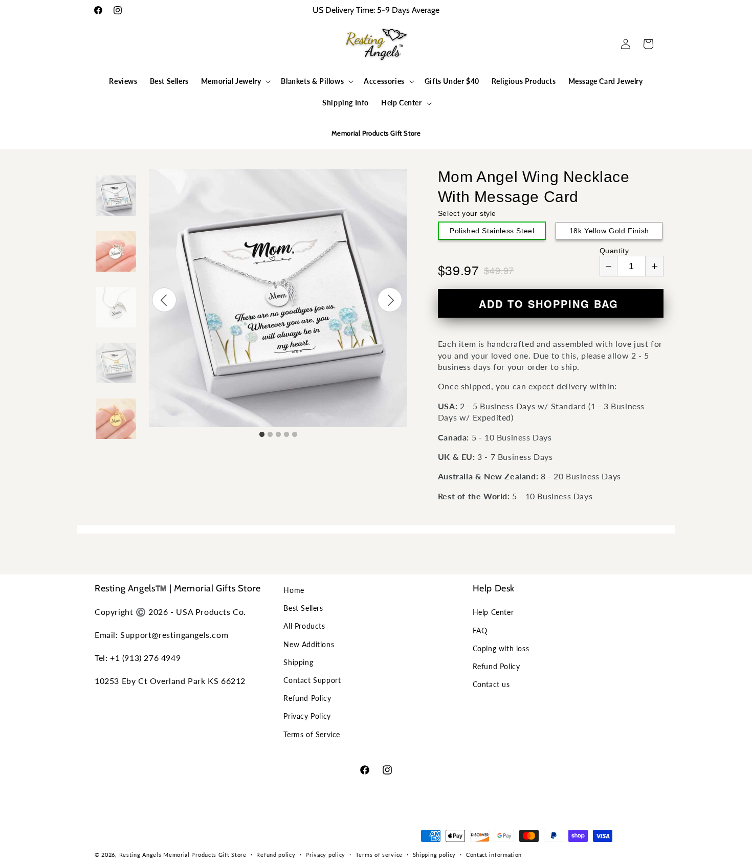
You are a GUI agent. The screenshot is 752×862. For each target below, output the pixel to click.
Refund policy (275, 854)
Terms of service (379, 854)
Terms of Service (311, 734)
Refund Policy (307, 698)
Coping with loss (501, 648)
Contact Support (312, 680)
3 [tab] (278, 435)
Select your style (467, 213)
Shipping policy (434, 854)
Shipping (298, 662)
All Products (304, 626)
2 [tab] (270, 435)
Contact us (491, 684)
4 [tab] (286, 435)
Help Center (493, 612)
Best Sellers (303, 608)
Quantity (614, 251)
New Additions (308, 644)
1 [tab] (262, 435)
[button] (106, 44)
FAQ (480, 630)
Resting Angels (140, 854)
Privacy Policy (306, 716)
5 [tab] (295, 435)
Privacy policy (325, 854)
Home (293, 590)
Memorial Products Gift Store (205, 854)
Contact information (494, 854)
